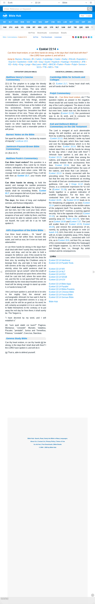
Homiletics (75, 62)
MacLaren (36, 64)
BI (33, 59)
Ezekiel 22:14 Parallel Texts (61, 263)
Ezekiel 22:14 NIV (57, 269)
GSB (30, 62)
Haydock (55, 62)
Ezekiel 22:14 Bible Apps (60, 284)
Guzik (47, 62)
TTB (45, 67)
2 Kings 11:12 (76, 184)
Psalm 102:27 (72, 219)
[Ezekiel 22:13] (3, 277)
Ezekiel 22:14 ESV (57, 274)
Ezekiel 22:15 (55, 157)
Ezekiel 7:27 (75, 222)
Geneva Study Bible (16, 338)
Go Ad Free (4, 598)
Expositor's (81, 59)
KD (9, 64)
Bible (4, 37)
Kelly (15, 64)
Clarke (57, 59)
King (21, 64)
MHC (45, 64)
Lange (28, 64)
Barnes (18, 59)
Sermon (82, 64)
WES (50, 67)
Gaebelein (21, 62)
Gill (35, 62)
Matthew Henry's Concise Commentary (19, 78)
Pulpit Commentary (60, 93)
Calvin (38, 59)
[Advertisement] (47, 402)
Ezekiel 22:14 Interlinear (59, 260)
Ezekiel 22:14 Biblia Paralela (61, 289)
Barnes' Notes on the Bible (20, 134)
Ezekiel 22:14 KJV (57, 280)
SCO (39, 67)
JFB (83, 62)
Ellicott (72, 59)
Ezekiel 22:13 (56, 138)
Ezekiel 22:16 (62, 165)
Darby (64, 59)
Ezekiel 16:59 (60, 222)
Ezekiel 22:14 (69, 146)
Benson (26, 59)
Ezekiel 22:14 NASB (58, 277)
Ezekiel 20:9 (63, 240)
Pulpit (74, 64)
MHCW (52, 64)
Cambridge (48, 59)
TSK (57, 67)
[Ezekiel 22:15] (92, 277)
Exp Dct (12, 62)
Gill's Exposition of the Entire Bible (24, 230)
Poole (67, 64)
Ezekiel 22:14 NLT (57, 271)
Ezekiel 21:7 (23, 176)
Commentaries (12, 37)
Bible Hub (53, 302)
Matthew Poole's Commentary (22, 158)
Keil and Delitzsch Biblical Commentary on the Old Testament (68, 125)
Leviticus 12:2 (21, 141)
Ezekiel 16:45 (55, 200)
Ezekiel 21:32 (67, 113)
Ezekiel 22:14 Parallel (58, 287)
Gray (41, 62)
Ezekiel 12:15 (75, 224)
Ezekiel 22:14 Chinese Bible (61, 292)
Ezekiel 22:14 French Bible (61, 295)
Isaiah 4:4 (53, 232)
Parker (60, 64)
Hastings (65, 62)
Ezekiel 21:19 (59, 189)
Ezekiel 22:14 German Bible (61, 297)
